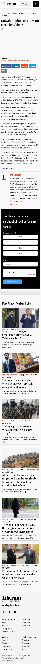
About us (5, 625)
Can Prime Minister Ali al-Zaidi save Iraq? (18, 336)
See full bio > (14, 204)
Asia (3, 640)
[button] (36, 4)
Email (4, 70)
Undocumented (27, 646)
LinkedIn (16, 66)
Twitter (32, 66)
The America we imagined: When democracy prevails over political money (18, 383)
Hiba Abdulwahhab (9, 332)
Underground (26, 643)
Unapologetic (16, 469)
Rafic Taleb (29, 421)
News (9, 13)
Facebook (6, 66)
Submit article (26, 622)
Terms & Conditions (9, 632)
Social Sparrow (7, 660)
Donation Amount (9, 233)
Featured (5, 329)
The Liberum (15, 174)
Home (3, 13)
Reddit (24, 66)
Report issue (26, 625)
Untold (24, 649)
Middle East (11, 61)
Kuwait (3, 61)
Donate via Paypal (13, 282)
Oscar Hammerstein (31, 469)
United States (7, 649)
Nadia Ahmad (30, 565)
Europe (4, 643)
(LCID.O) (14, 152)
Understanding (16, 329)
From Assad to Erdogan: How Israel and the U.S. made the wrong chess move (19, 574)
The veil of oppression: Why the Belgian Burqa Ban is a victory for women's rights (18, 528)
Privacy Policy (7, 629)
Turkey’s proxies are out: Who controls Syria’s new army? (17, 430)
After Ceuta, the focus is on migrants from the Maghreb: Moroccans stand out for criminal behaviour (19, 480)
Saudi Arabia (21, 61)
